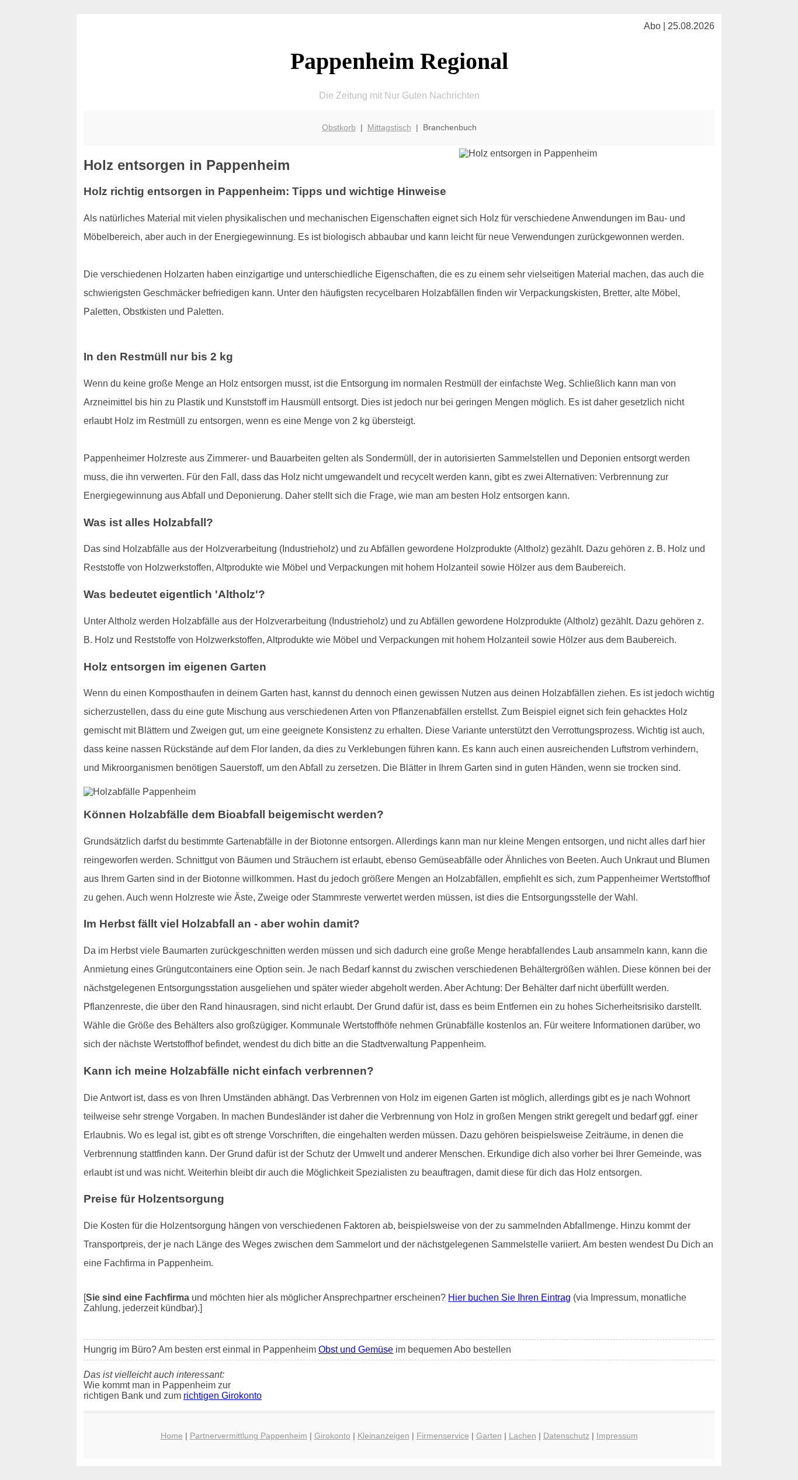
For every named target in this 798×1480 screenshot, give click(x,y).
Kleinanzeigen (384, 1435)
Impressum (617, 1435)
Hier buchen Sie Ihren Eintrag (509, 1297)
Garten (489, 1435)
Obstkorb (339, 127)
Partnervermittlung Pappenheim (248, 1435)
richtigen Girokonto (222, 1396)
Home (172, 1435)
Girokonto (332, 1435)
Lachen (522, 1435)
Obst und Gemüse (355, 1349)
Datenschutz (566, 1435)
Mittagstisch (389, 127)
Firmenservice (443, 1435)
